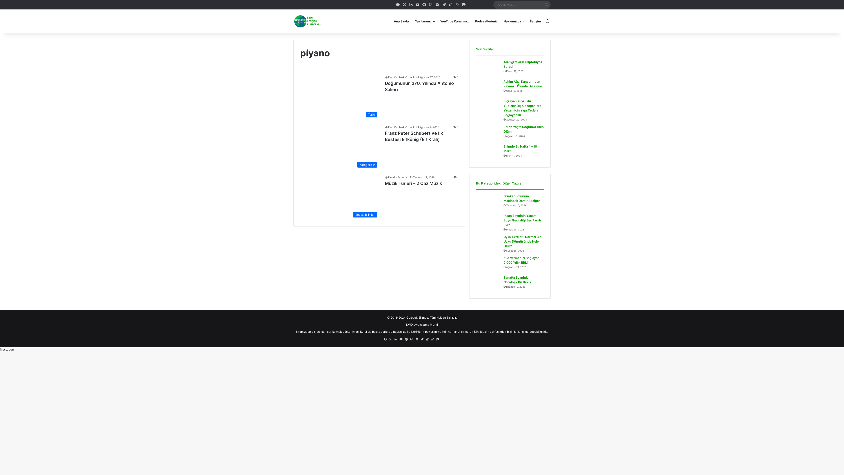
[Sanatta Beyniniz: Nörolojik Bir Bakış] (488, 283)
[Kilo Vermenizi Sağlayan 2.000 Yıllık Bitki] (488, 264)
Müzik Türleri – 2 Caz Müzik (413, 183)
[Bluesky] (477, 4)
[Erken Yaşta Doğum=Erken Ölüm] (488, 133)
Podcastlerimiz (486, 21)
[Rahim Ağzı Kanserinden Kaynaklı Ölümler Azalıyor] (488, 87)
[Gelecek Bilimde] (307, 21)
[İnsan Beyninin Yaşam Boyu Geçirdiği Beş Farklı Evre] (488, 222)
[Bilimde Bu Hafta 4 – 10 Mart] (488, 152)
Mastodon (7, 349)
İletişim (535, 21)
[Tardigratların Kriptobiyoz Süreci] (488, 68)
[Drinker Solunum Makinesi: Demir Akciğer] (488, 202)
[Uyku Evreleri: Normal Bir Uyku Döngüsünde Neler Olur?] (488, 243)
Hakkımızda (512, 21)
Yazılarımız (423, 21)
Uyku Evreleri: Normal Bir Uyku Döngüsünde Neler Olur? (522, 241)
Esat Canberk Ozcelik (401, 77)
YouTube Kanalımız (454, 21)
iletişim (484, 331)
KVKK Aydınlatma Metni (422, 324)
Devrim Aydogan (398, 177)
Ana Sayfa (401, 21)
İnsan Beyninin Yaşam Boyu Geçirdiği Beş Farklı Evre (522, 220)
